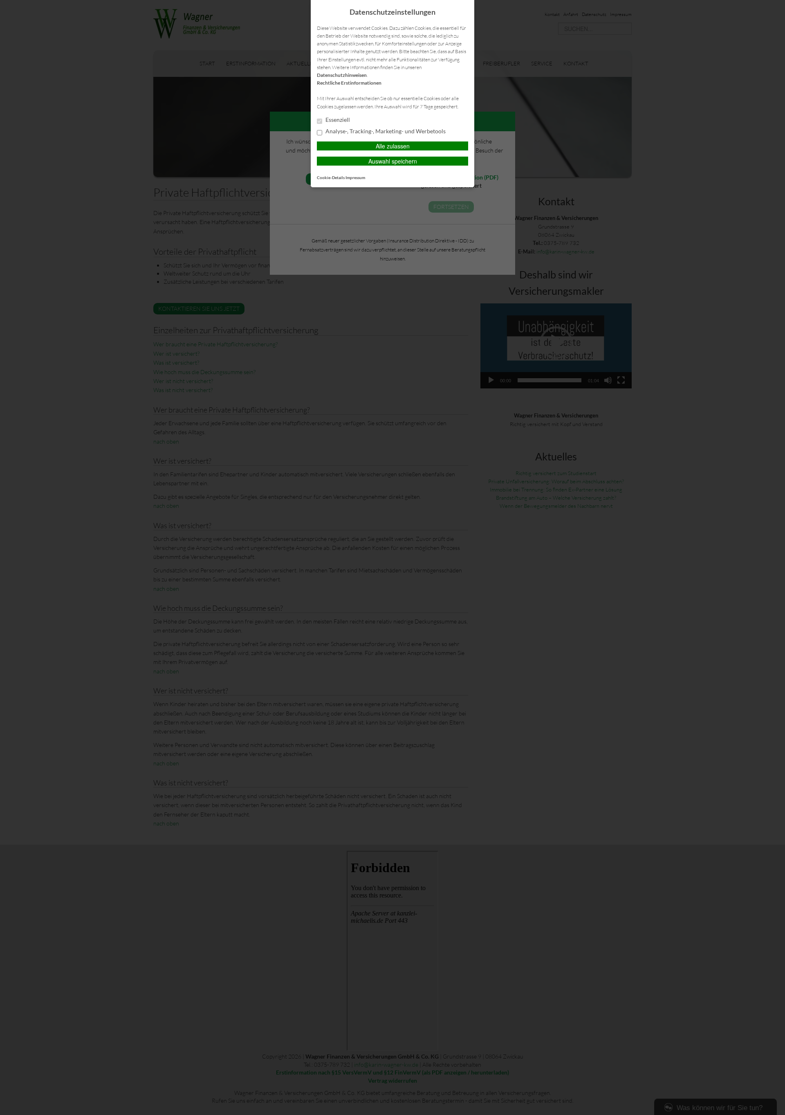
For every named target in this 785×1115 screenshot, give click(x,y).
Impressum (355, 177)
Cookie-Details (331, 177)
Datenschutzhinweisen (342, 75)
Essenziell (337, 120)
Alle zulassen (393, 146)
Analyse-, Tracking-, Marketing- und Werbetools (385, 131)
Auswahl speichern (392, 161)
